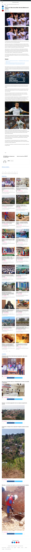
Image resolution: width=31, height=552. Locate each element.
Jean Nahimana (5, 421)
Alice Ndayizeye (5, 479)
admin (8, 10)
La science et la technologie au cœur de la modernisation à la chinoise (8, 327)
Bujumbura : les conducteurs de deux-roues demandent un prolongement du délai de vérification (22, 310)
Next (6, 351)
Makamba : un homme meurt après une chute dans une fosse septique (8, 222)
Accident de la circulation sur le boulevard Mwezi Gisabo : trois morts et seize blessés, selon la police (22, 327)
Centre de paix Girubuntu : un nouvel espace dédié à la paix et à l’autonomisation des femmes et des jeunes (22, 240)
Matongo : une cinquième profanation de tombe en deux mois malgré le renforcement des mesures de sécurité (8, 344)
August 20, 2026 (11, 397)
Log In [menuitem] (2, 0)
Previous (4, 351)
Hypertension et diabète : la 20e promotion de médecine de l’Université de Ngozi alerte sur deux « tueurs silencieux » (8, 258)
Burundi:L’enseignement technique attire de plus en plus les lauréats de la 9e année (8, 275)
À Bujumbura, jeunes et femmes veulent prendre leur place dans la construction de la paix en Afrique (22, 258)
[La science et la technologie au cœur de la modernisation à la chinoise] (8, 321)
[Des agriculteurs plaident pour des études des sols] (22, 269)
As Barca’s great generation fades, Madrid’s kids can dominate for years (15, 62)
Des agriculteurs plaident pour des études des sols (21, 275)
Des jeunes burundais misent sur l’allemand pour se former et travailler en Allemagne (22, 189)
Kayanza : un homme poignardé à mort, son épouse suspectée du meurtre (8, 205)
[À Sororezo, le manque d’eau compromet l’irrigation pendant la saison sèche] (22, 199)
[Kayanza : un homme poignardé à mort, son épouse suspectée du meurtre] (8, 199)
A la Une (3, 186)
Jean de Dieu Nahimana (6, 397)
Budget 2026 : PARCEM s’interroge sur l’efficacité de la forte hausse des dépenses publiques (8, 310)
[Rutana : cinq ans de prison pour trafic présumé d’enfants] (22, 286)
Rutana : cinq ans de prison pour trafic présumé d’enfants (22, 292)
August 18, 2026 (9, 479)
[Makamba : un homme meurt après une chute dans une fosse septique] (8, 216)
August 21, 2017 (9, 11)
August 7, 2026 (9, 295)
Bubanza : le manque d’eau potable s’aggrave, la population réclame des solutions (22, 223)
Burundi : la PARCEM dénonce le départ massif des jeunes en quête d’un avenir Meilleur (8, 240)
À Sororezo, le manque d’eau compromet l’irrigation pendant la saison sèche (21, 206)
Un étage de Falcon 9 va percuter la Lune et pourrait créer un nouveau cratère (21, 344)
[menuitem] (0, 0)
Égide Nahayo (5, 295)
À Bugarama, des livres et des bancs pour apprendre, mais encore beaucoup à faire (8, 189)
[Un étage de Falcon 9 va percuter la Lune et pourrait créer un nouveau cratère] (22, 338)
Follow (12, 160)
